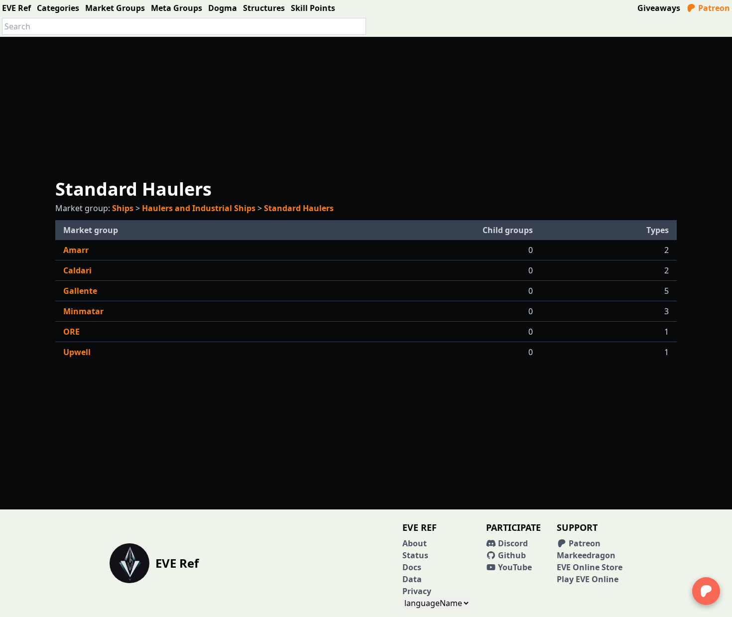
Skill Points (313, 7)
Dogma (222, 7)
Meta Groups (176, 7)
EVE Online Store (589, 567)
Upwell (77, 352)
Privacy (416, 591)
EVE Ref (16, 7)
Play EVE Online (587, 579)
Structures (264, 7)
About (414, 543)
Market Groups (115, 7)
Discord (512, 543)
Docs (411, 567)
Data (412, 579)
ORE (71, 331)
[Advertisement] (366, 106)
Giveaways (658, 7)
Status (415, 555)
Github (511, 555)
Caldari (77, 270)
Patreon (713, 7)
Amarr (76, 250)
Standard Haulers (299, 208)
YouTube (514, 567)
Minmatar (83, 311)
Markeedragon (586, 555)
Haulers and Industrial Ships (198, 208)
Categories (58, 7)
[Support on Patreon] (706, 591)
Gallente (80, 290)
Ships (122, 208)
